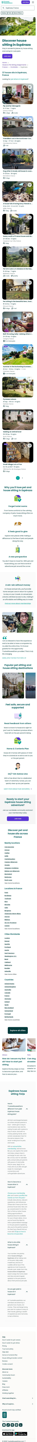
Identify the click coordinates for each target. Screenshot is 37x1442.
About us (5, 1372)
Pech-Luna (8, 880)
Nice (6, 902)
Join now (7, 56)
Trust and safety (7, 1349)
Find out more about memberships (18, 603)
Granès (7, 865)
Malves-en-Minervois (12, 871)
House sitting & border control (12, 1358)
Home (4, 62)
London (7, 938)
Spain (7, 1005)
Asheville (8, 971)
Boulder (7, 968)
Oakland (8, 962)
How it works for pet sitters (11, 1343)
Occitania (14, 67)
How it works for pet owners (11, 1340)
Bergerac (8, 911)
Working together (8, 1393)
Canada (7, 993)
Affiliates (5, 1390)
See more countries (12, 1020)
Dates (4, 13)
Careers (4, 1381)
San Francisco (9, 953)
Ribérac (7, 920)
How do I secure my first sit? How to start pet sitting (14, 1061)
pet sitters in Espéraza (19, 79)
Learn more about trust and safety (17, 789)
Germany (8, 999)
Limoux (7, 850)
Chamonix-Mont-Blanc (13, 914)
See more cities (11, 974)
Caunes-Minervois (11, 862)
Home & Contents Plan (9, 1355)
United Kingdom (10, 987)
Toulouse (8, 899)
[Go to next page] (22, 478)
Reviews (4, 1361)
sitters (4, 1055)
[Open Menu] (33, 2)
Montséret (8, 874)
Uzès (6, 908)
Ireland (7, 1002)
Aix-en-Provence (10, 923)
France (5, 67)
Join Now (25, 2)
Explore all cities (18, 1030)
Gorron (7, 917)
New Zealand (9, 1008)
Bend (6, 959)
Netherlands (9, 1017)
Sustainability (6, 1378)
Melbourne (8, 965)
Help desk (5, 1352)
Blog (3, 1384)
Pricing (4, 1346)
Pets (10, 13)
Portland (8, 947)
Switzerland (9, 1011)
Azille (6, 856)
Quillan (7, 853)
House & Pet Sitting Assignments (14, 65)
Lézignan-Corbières (11, 868)
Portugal (8, 1014)
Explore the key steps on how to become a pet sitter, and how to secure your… (13, 1071)
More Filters (18, 13)
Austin (7, 950)
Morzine (7, 905)
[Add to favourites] (30, 87)
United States (9, 984)
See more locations (12, 883)
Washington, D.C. (11, 956)
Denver (7, 941)
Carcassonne (9, 847)
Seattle (7, 944)
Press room (6, 1387)
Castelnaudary (10, 859)
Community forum (8, 1375)
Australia (8, 990)
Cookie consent (7, 1364)
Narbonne (8, 877)
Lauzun (7, 926)
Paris (6, 892)
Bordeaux (8, 896)
